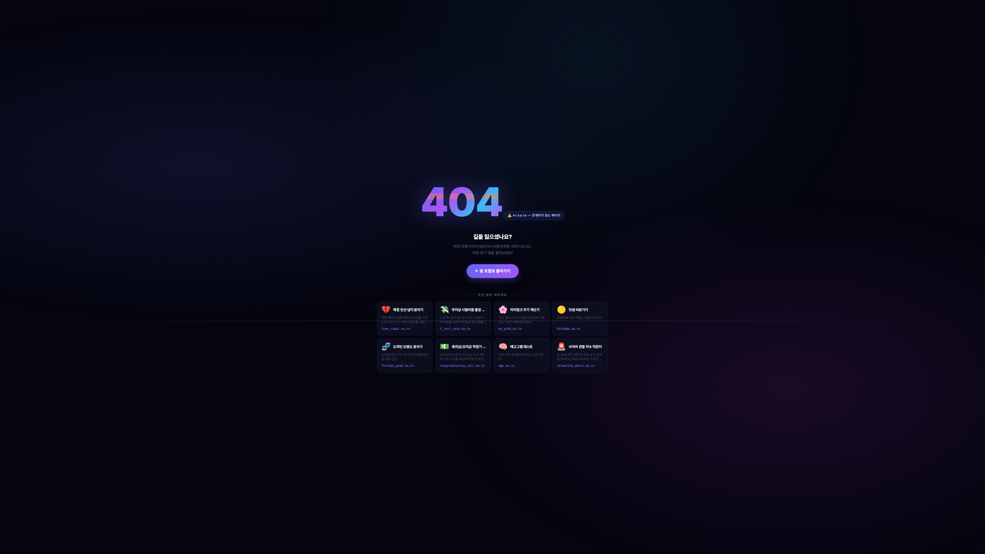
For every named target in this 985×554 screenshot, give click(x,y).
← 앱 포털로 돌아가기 (492, 271)
